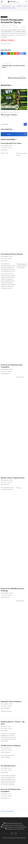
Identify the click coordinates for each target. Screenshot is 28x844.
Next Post (22, 76)
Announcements (4, 112)
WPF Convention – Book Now (9, 114)
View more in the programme (7, 811)
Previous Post (6, 63)
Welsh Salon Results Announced (17, 78)
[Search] (26, 1)
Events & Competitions (14, 112)
